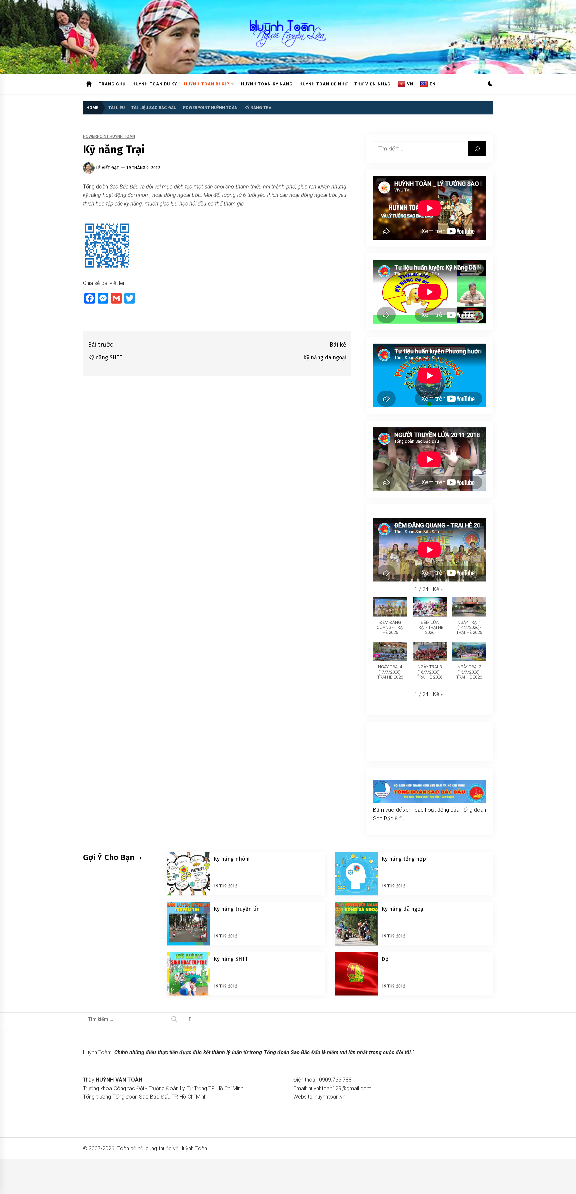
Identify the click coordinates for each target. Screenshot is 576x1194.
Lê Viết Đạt (107, 167)
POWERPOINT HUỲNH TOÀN (109, 136)
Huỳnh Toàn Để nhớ (323, 84)
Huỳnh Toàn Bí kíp (206, 84)
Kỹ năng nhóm (232, 859)
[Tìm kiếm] (477, 148)
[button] (490, 84)
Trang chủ (112, 84)
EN (433, 84)
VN (410, 84)
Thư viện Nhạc (372, 84)
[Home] (89, 84)
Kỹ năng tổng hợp (404, 859)
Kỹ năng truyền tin (237, 909)
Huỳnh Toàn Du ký (154, 84)
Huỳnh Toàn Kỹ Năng (267, 84)
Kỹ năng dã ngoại (403, 909)
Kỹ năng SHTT (231, 959)
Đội (386, 959)
